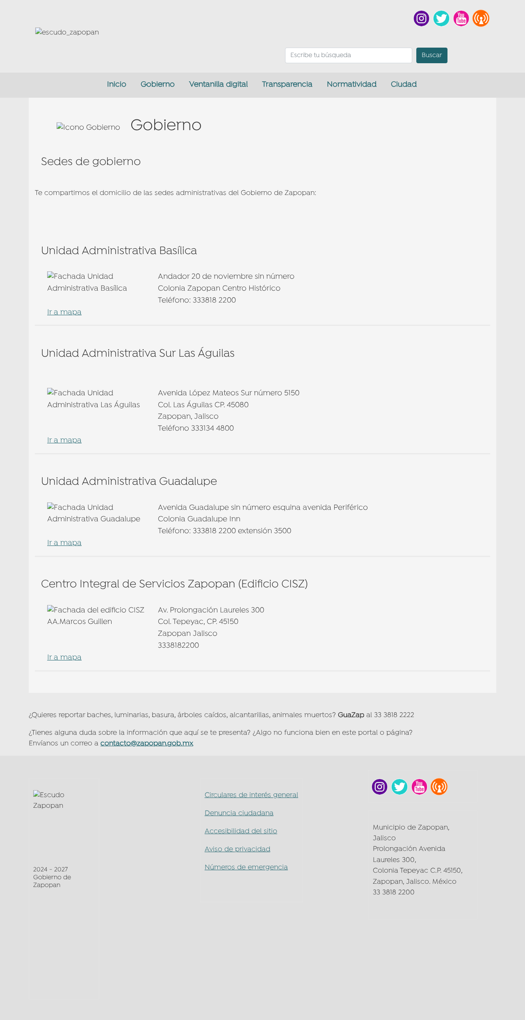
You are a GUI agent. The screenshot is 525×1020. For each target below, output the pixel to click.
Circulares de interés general (251, 795)
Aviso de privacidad (237, 849)
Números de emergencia (246, 867)
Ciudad (404, 84)
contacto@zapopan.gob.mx (146, 743)
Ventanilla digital (218, 84)
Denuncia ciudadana (239, 813)
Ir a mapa (64, 312)
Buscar (432, 55)
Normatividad (352, 84)
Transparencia (287, 84)
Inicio (116, 84)
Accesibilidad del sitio (241, 831)
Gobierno (158, 84)
